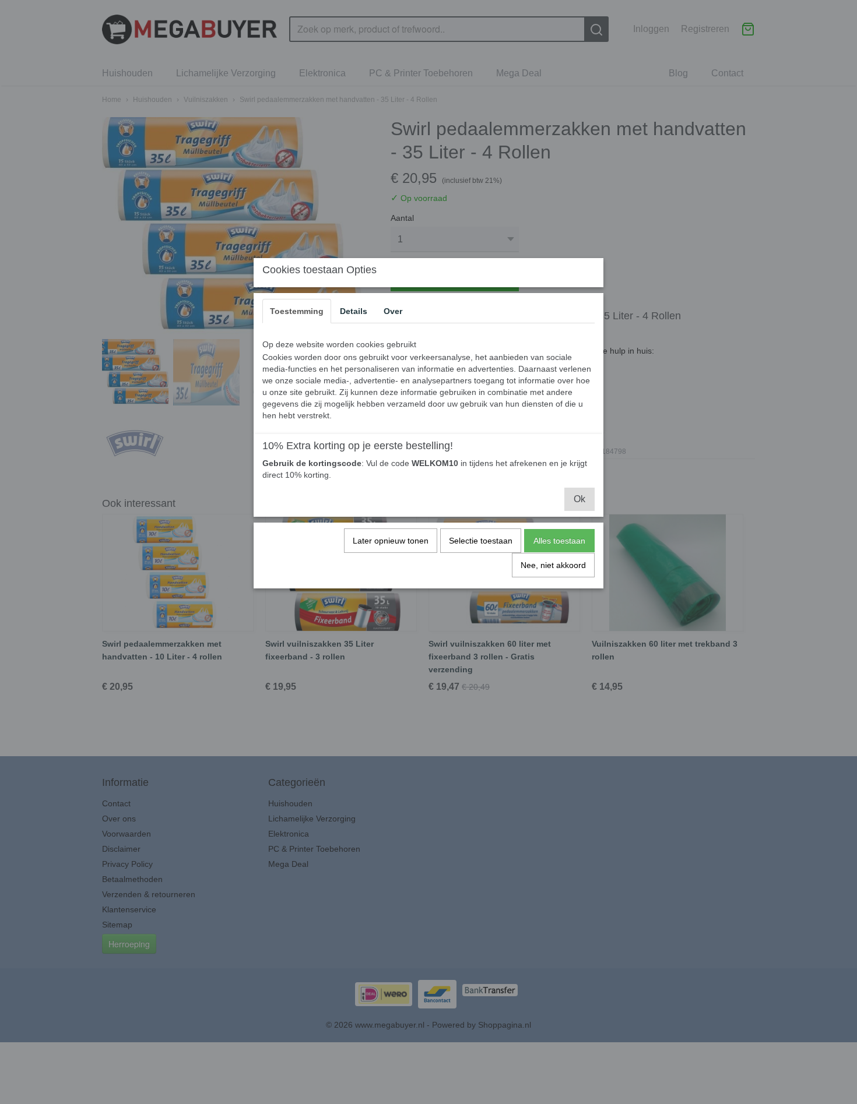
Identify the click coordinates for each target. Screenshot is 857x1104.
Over (393, 311)
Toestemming (297, 311)
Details (353, 311)
